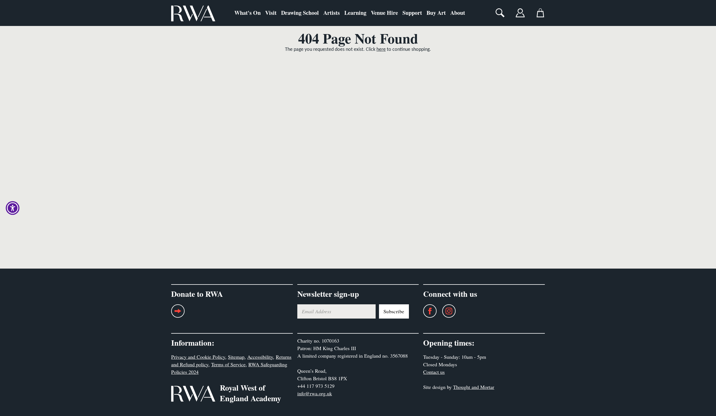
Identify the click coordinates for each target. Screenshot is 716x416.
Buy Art (436, 13)
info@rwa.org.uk (314, 393)
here (381, 49)
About (457, 13)
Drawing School (300, 13)
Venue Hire (384, 13)
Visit (271, 13)
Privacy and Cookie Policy (198, 356)
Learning (355, 13)
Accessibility (260, 356)
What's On (247, 13)
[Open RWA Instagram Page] (446, 311)
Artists (331, 13)
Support (412, 13)
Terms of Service (228, 364)
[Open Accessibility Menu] (13, 208)
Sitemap (236, 356)
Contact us (434, 372)
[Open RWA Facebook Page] (427, 311)
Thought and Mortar (473, 387)
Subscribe (393, 311)
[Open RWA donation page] (178, 313)
